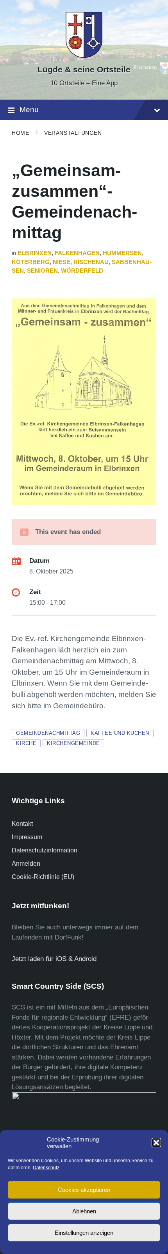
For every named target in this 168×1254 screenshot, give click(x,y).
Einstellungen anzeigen (84, 1232)
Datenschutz (46, 1167)
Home (20, 133)
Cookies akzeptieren (84, 1189)
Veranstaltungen (73, 133)
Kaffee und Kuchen (120, 733)
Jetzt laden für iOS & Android (54, 959)
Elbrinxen (35, 253)
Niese (61, 262)
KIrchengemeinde (73, 743)
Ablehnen (84, 1211)
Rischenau (91, 262)
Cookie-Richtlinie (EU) (43, 877)
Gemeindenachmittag (48, 733)
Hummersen (122, 253)
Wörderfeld (82, 271)
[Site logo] (84, 55)
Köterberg (31, 262)
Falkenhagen (77, 253)
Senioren (42, 271)
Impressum (27, 837)
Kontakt (22, 823)
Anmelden (26, 863)
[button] (156, 1143)
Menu (29, 109)
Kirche (26, 743)
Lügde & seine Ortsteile (84, 69)
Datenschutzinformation (44, 850)
